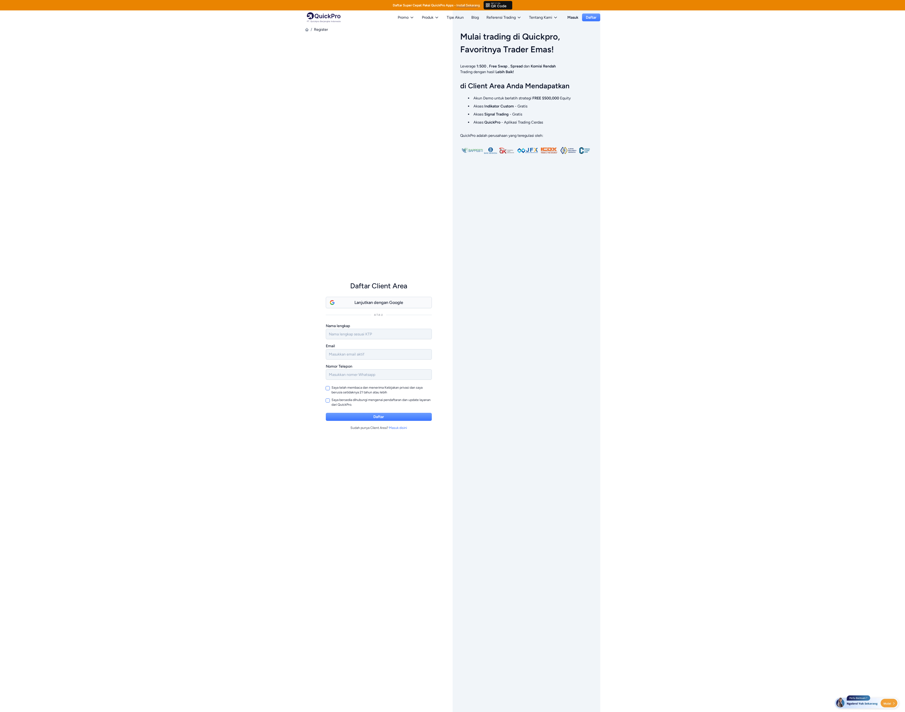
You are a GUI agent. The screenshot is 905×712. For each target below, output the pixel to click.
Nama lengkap (338, 326)
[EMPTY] (498, 5)
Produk (427, 17)
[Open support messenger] (867, 702)
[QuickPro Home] (323, 17)
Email (330, 346)
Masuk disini (398, 428)
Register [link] (321, 29)
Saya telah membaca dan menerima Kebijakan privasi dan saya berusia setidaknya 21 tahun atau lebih (377, 390)
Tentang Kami (540, 17)
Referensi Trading (501, 17)
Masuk (572, 17)
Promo (403, 17)
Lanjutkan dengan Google (378, 302)
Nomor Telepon (339, 366)
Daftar (591, 17)
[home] (307, 29)
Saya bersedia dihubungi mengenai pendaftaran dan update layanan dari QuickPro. (381, 402)
